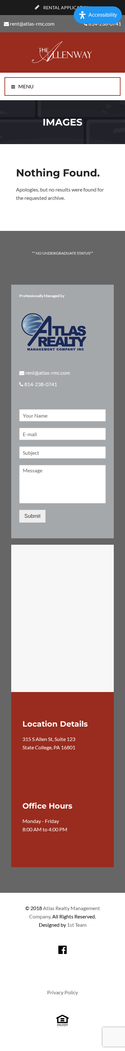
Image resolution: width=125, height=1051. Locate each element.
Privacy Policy (62, 992)
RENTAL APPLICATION (66, 7)
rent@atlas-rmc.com (32, 23)
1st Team (77, 925)
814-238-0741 (40, 384)
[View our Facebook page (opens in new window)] (62, 950)
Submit (32, 516)
